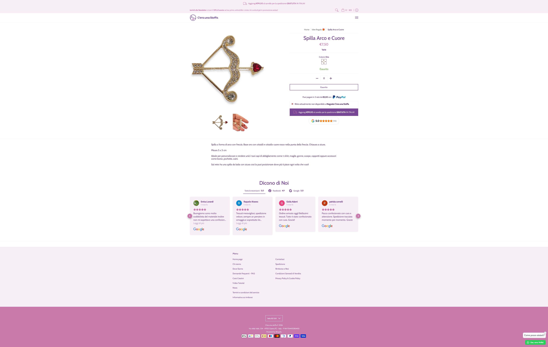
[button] (190, 216)
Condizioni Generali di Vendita (288, 273)
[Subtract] (317, 78)
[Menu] (356, 17)
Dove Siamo (238, 268)
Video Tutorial (238, 283)
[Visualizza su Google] (196, 203)
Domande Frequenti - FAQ (244, 273)
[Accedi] (357, 10)
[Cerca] (336, 10)
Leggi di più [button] (198, 223)
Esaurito (324, 87)
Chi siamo (237, 264)
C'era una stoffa (271, 325)
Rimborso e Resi (282, 268)
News (235, 287)
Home (306, 29)
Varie (324, 49)
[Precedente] (192, 69)
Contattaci (279, 259)
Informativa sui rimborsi (243, 297)
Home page (237, 259)
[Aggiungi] (330, 78)
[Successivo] (270, 69)
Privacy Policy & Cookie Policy (287, 278)
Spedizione (280, 264)
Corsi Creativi (238, 278)
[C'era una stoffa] (204, 17)
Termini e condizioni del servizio (246, 292)
